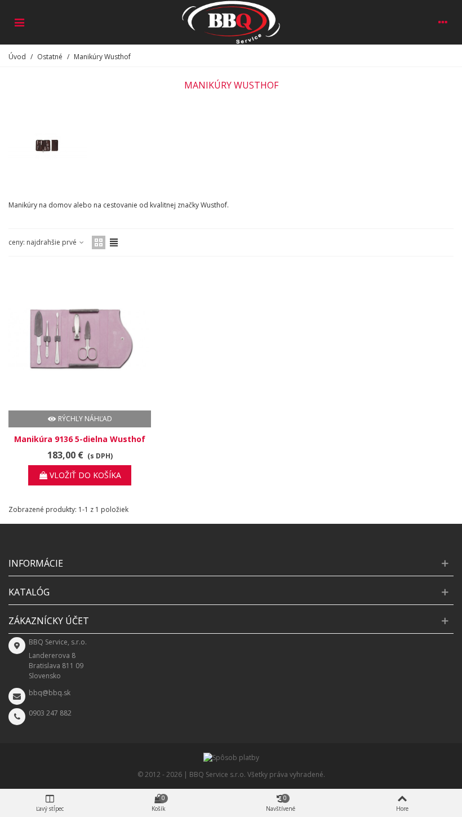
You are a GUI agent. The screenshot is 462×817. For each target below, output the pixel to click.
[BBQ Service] (231, 22)
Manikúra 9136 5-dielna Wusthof (79, 439)
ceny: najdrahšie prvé (43, 242)
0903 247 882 (50, 713)
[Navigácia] (19, 22)
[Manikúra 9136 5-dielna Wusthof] (79, 339)
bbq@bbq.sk (49, 692)
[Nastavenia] (443, 22)
